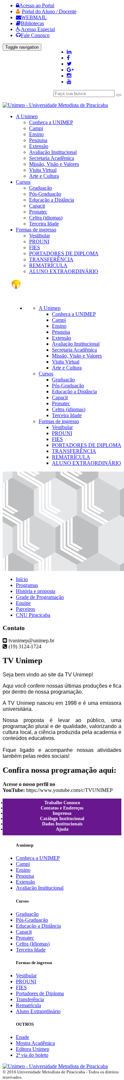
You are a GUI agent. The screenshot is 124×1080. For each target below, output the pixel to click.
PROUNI (39, 241)
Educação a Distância (51, 200)
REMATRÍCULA (48, 265)
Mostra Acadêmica (35, 1043)
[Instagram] (69, 75)
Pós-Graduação (45, 194)
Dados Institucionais (62, 823)
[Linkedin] (69, 52)
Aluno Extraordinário (38, 1011)
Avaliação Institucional (53, 152)
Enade (22, 1037)
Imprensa (62, 813)
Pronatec (38, 212)
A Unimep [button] (27, 116)
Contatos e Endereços (62, 808)
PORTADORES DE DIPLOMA (64, 253)
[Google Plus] (70, 70)
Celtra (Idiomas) (33, 944)
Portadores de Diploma (40, 993)
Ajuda (62, 829)
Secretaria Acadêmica (51, 158)
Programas (27, 585)
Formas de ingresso (59, 421)
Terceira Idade (44, 223)
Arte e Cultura (44, 176)
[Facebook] (68, 58)
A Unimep (50, 308)
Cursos (46, 373)
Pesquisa (38, 140)
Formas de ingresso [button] (36, 229)
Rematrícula (28, 1005)
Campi (36, 128)
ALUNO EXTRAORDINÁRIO (63, 271)
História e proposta (35, 591)
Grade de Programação (40, 597)
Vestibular (39, 235)
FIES (34, 247)
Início (22, 579)
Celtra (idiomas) (45, 218)
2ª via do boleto (32, 1055)
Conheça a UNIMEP (51, 122)
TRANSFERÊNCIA (51, 259)
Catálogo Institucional (62, 818)
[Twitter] (69, 64)
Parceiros (25, 609)
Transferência (30, 999)
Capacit (37, 206)
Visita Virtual (43, 170)
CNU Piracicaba (33, 615)
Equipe (23, 603)
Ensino (36, 134)
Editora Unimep (32, 1049)
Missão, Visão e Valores (54, 164)
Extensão (38, 146)
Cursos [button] (23, 182)
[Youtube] (69, 81)
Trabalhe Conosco (62, 802)
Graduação (40, 188)
